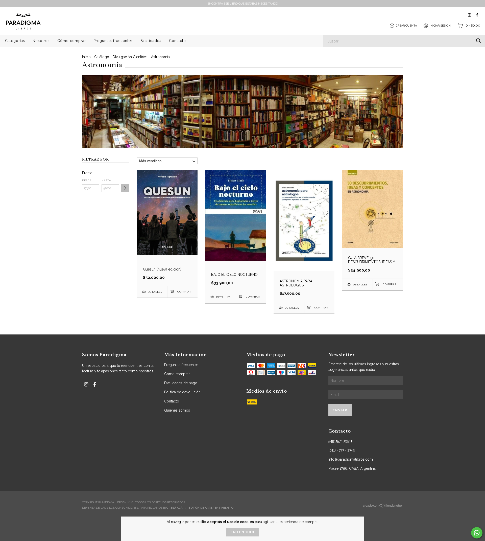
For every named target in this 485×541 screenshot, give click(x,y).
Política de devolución (182, 392)
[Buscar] (478, 40)
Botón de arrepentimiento (210, 507)
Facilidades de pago (180, 383)
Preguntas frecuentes (113, 41)
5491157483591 (340, 441)
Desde (86, 180)
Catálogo (101, 57)
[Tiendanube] (382, 507)
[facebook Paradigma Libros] (477, 15)
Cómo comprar (71, 41)
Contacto (177, 41)
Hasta (106, 180)
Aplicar (125, 188)
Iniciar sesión (440, 25)
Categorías (15, 41)
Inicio (86, 57)
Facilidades (150, 41)
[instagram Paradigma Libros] (469, 15)
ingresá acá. (173, 507)
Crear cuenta (406, 25)
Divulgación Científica (130, 57)
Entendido (243, 532)
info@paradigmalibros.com (350, 459)
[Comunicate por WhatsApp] (476, 532)
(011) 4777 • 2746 (341, 450)
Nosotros (41, 41)
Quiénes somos (177, 410)
